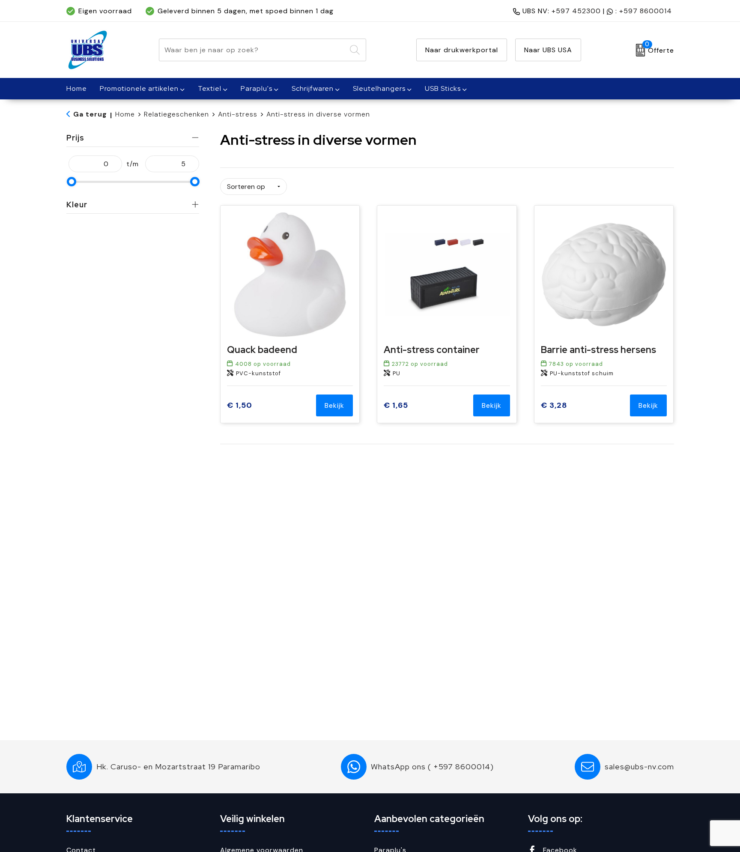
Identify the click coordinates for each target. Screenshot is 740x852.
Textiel (209, 88)
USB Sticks (443, 88)
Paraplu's (256, 88)
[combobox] (252, 50)
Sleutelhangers (379, 88)
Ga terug (90, 114)
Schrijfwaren (313, 88)
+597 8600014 (645, 10)
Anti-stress (237, 114)
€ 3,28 (554, 405)
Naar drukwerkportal (461, 49)
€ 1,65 (396, 405)
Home (125, 114)
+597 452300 (576, 10)
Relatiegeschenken (176, 114)
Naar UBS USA (548, 49)
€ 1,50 (239, 405)
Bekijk (334, 405)
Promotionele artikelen (139, 88)
